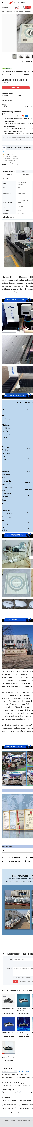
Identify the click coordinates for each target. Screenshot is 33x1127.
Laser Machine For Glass (23, 1108)
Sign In (4, 164)
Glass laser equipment (7, 1077)
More (3, 1115)
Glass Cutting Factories (25, 1100)
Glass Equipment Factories (9, 1100)
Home (3, 11)
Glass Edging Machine (21, 1074)
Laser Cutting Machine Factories (11, 1104)
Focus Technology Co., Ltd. (20, 1120)
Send (15, 981)
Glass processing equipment (23, 1077)
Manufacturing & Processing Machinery (14, 11)
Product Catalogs (24, 1071)
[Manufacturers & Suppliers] (16, 2)
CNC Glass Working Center (8, 1074)
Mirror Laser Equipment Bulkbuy (11, 1112)
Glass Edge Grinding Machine (10, 1093)
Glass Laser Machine (8, 1108)
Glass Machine (28, 11)
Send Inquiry (15, 87)
